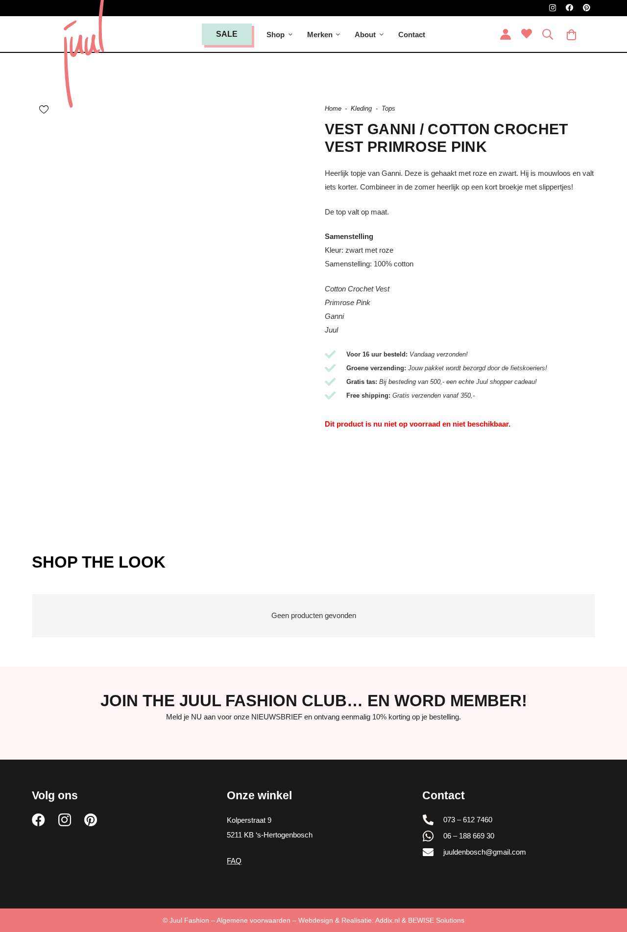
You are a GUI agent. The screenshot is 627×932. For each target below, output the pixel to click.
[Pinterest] (586, 7)
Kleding (361, 108)
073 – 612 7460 (467, 819)
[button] (290, 34)
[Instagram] (552, 8)
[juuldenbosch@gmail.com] (433, 852)
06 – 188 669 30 (468, 836)
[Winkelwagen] (571, 34)
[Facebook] (569, 7)
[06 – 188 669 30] (433, 836)
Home (333, 108)
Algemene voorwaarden (253, 920)
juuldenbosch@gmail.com (484, 852)
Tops (388, 108)
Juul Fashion (189, 920)
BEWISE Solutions (436, 920)
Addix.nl (387, 920)
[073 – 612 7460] (433, 819)
